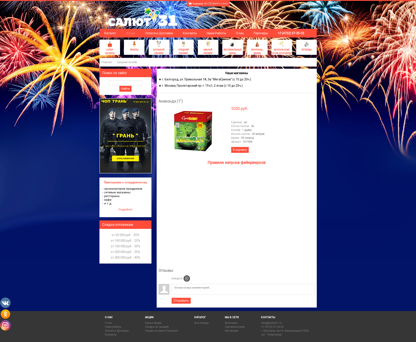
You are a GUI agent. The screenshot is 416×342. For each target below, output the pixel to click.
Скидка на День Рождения (161, 330)
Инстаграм (231, 330)
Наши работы (113, 326)
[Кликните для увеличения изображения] (193, 131)
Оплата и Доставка (117, 330)
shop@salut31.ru (271, 322)
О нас (108, 322)
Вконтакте (231, 322)
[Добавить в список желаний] (234, 116)
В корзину (240, 149)
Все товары (201, 322)
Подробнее (125, 209)
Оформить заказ (218, 3)
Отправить (181, 300)
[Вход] (187, 278)
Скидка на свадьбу (157, 326)
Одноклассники (235, 326)
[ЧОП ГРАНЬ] (125, 172)
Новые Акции (153, 322)
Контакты (111, 334)
